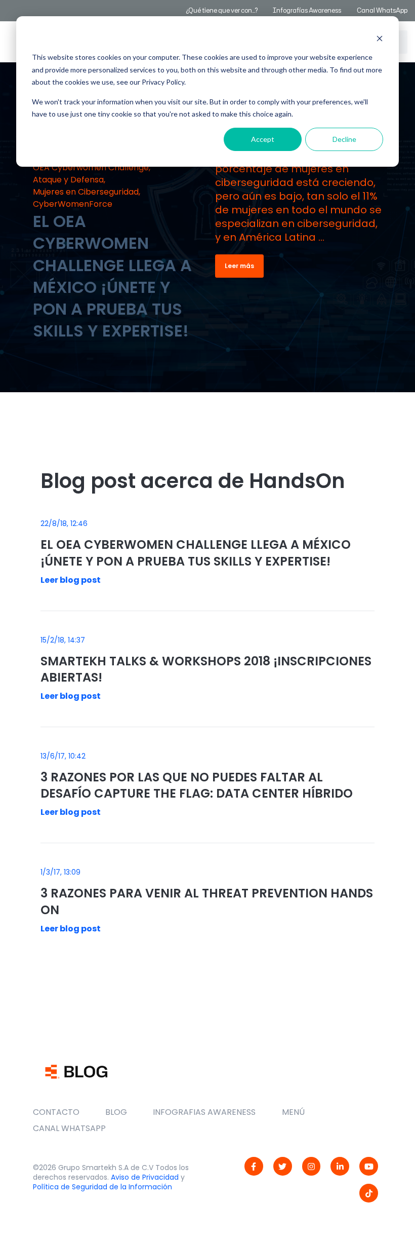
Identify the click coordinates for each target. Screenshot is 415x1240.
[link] (253, 1166)
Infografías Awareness (307, 10)
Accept (262, 139)
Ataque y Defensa (68, 179)
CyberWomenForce (72, 204)
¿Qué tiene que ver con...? (222, 10)
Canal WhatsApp (382, 10)
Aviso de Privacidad (145, 1177)
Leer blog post (70, 580)
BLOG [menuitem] (116, 1112)
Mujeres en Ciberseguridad (86, 192)
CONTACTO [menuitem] (56, 1112)
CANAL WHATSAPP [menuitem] (69, 1128)
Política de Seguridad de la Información (102, 1187)
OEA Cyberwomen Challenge (91, 167)
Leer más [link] (239, 265)
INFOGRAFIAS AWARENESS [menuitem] (204, 1112)
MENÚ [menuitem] (293, 1112)
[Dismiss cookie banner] (379, 38)
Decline (344, 139)
